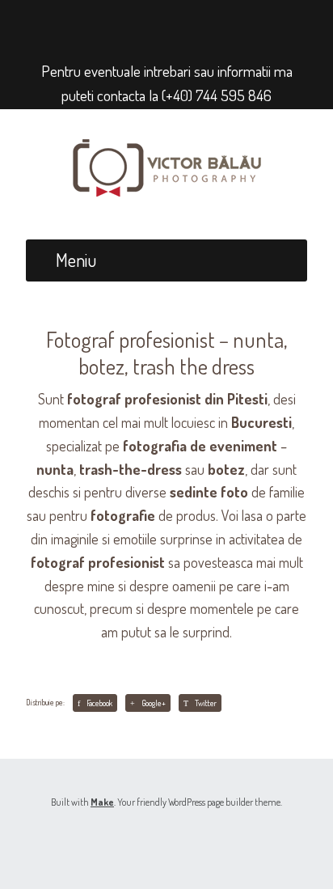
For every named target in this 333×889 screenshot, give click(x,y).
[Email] (176, 25)
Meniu (76, 259)
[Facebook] (152, 25)
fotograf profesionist (98, 562)
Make (102, 802)
